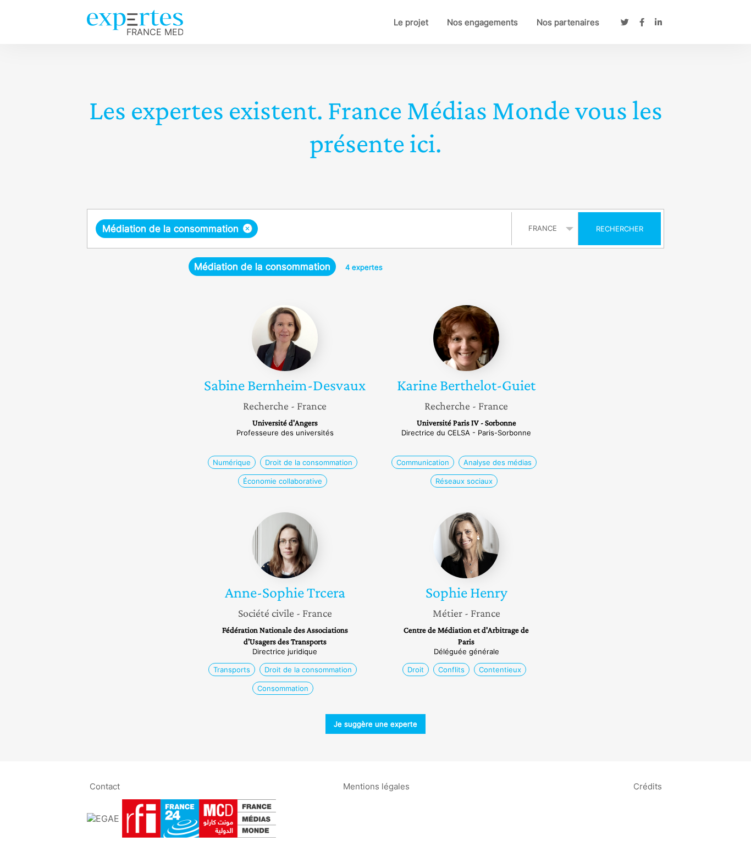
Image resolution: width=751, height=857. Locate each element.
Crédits (647, 786)
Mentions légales (376, 786)
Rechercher (619, 228)
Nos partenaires (568, 22)
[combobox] (300, 228)
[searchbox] (370, 228)
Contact (105, 786)
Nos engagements (482, 22)
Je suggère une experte (375, 724)
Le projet (411, 22)
